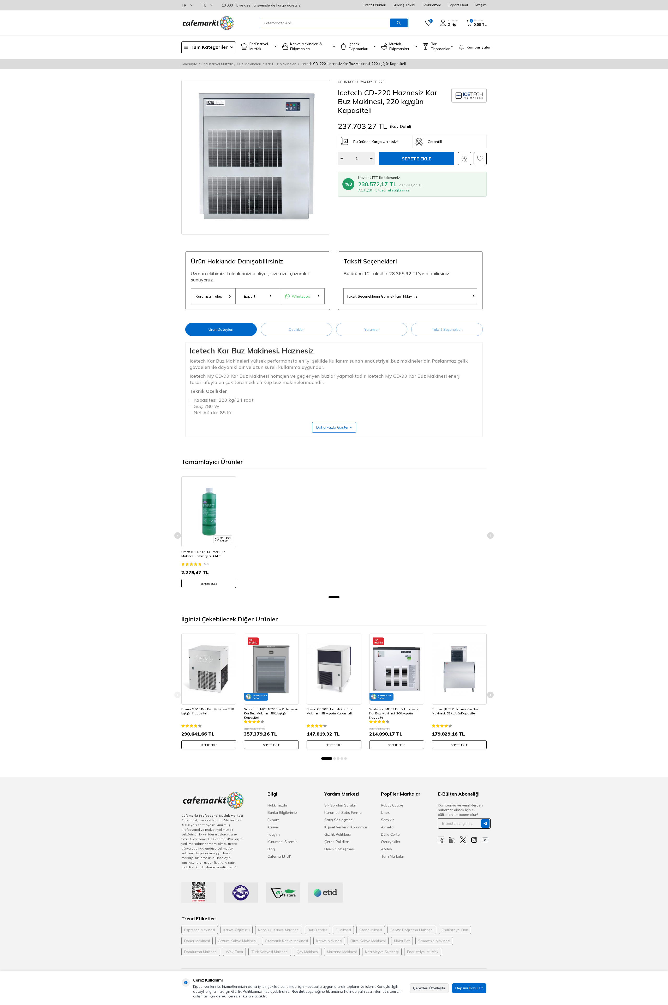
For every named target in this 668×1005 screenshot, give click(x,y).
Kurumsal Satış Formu (343, 812)
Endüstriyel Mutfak (217, 64)
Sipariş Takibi (404, 5)
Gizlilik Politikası (337, 834)
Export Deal (458, 5)
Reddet (298, 991)
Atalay (386, 849)
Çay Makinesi (308, 951)
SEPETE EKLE (208, 583)
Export (249, 296)
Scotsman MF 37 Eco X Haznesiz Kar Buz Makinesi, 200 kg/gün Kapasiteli (393, 713)
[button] (334, 597)
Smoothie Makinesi (434, 940)
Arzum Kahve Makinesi (237, 940)
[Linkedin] (452, 840)
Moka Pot (402, 940)
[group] (256, 157)
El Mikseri (343, 930)
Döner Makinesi (197, 940)
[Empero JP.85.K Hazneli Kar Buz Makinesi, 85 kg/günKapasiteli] (459, 669)
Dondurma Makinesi (200, 951)
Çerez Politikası (337, 841)
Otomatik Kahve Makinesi (286, 940)
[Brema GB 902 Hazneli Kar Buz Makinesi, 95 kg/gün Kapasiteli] (334, 669)
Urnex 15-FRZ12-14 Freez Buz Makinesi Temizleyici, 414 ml (203, 554)
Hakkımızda (431, 5)
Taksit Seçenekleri (447, 329)
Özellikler (296, 329)
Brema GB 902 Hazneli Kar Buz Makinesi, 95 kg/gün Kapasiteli (329, 711)
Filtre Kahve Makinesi (368, 940)
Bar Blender (317, 930)
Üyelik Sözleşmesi (339, 849)
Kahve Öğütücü (236, 930)
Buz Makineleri (249, 64)
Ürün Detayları (220, 329)
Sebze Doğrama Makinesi (411, 930)
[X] (463, 840)
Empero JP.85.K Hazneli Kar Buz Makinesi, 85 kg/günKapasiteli (455, 711)
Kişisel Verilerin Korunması (346, 827)
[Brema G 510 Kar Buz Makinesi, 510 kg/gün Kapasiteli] (209, 669)
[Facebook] (441, 840)
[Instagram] (474, 840)
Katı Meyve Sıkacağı (382, 951)
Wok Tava (234, 951)
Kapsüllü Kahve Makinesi (278, 930)
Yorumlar (371, 329)
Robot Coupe (392, 805)
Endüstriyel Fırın (455, 930)
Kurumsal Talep (209, 296)
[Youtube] (485, 840)
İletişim (480, 5)
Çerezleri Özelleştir (429, 988)
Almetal (387, 827)
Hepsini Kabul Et (469, 988)
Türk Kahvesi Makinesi (269, 951)
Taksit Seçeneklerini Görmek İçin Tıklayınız (382, 296)
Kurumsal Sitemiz (282, 841)
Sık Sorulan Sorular (340, 805)
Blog (271, 849)
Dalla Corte (390, 834)
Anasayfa (189, 64)
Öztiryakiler (390, 841)
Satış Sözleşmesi (338, 819)
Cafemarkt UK (279, 856)
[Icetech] (469, 95)
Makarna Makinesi (342, 951)
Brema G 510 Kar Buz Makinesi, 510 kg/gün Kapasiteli (207, 711)
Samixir (387, 819)
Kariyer (273, 827)
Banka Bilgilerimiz (282, 812)
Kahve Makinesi (329, 940)
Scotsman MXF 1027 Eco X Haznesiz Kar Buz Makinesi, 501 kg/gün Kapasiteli (271, 713)
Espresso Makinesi (199, 930)
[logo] (207, 23)
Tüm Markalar (392, 856)
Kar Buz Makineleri (280, 64)
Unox (385, 812)
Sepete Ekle (416, 159)
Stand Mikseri (370, 930)
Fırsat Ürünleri (374, 5)
